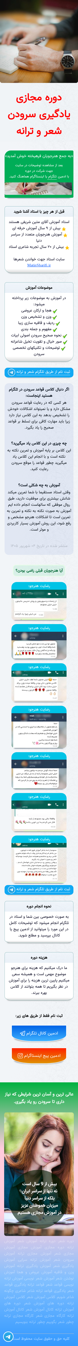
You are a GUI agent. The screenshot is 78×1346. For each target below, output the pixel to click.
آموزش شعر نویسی (39, 1278)
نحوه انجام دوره (39, 906)
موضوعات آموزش (39, 288)
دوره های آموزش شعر (44, 1303)
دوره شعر (66, 1241)
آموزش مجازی (29, 1247)
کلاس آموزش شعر (40, 1297)
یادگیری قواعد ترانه (51, 1291)
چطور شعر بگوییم (60, 1322)
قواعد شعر (54, 1285)
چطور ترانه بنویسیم (30, 1322)
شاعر (31, 1291)
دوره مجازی (54, 1247)
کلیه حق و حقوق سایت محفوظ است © (39, 1339)
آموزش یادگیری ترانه (34, 1266)
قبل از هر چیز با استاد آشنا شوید (39, 212)
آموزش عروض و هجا (34, 1272)
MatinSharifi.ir (39, 265)
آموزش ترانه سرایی (34, 1260)
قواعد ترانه (35, 1285)
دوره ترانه (48, 1241)
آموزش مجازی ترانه (34, 1253)
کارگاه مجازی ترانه (19, 1316)
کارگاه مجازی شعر (50, 1316)
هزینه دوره (39, 957)
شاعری (20, 1291)
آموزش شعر (27, 1241)
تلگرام (52, 176)
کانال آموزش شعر (40, 1309)
